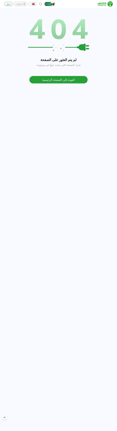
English (19, 4)
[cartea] (105, 4)
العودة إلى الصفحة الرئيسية (58, 79)
